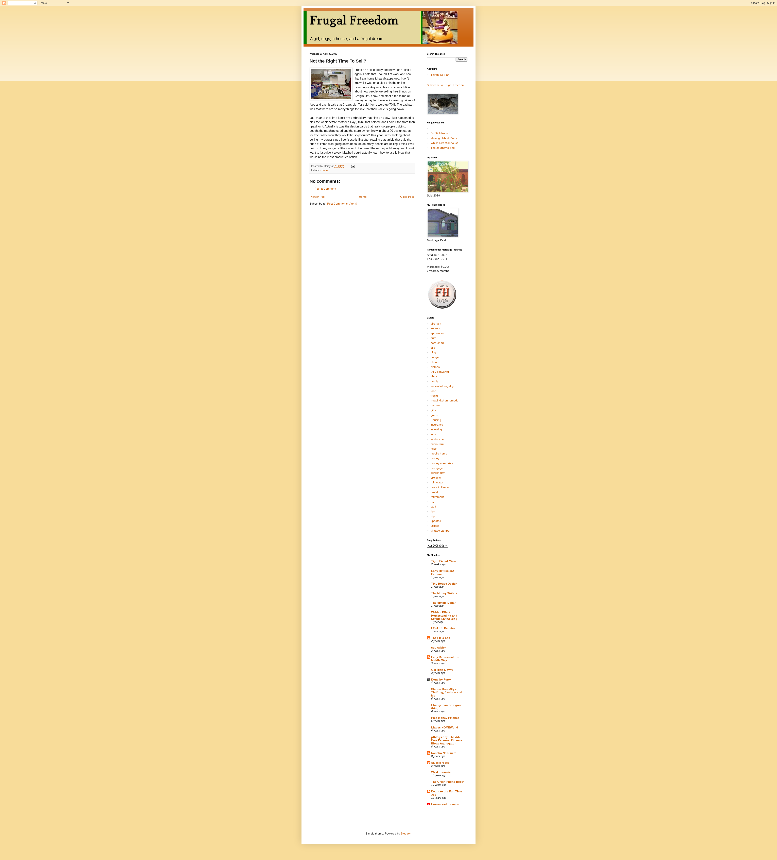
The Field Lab (440, 637)
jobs (433, 434)
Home (363, 196)
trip (433, 516)
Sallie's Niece (440, 762)
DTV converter (440, 371)
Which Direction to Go (445, 142)
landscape (437, 439)
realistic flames (440, 487)
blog (433, 352)
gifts (433, 410)
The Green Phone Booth (448, 781)
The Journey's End (443, 147)
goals (434, 415)
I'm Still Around (440, 133)
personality (438, 472)
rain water (437, 482)
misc (433, 448)
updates (436, 520)
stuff (433, 506)
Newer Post (318, 196)
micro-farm (438, 444)
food (433, 391)
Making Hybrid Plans (444, 138)
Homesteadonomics (445, 804)
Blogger (406, 833)
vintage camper (440, 530)
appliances (437, 333)
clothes (435, 366)
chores (324, 170)
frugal (434, 395)
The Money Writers (444, 593)
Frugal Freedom (354, 20)
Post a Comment (325, 188)
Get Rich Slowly (442, 669)
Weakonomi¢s (441, 772)
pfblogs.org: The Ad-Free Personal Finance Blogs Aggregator (446, 740)
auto (433, 338)
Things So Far (440, 74)
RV (432, 501)
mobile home (439, 453)
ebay (434, 376)
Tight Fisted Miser (443, 561)
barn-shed (437, 342)
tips (433, 511)
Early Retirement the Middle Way (445, 658)
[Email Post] (353, 166)
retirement (437, 496)
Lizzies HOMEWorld (444, 727)
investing (436, 429)
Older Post (407, 196)
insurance (437, 424)
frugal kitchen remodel (445, 400)
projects (436, 477)
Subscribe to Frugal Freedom (446, 85)
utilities (435, 525)
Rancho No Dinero (443, 753)
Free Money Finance (445, 717)
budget (435, 357)
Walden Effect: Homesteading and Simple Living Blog (444, 615)
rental (434, 492)
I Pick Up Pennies (443, 628)
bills (433, 347)
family (434, 381)
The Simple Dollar (443, 602)
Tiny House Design (444, 583)
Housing (436, 420)
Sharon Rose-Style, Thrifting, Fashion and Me (446, 692)
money (435, 458)
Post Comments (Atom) (342, 203)
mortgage (437, 468)
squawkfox (438, 647)
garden (435, 405)
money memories (442, 463)
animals (436, 328)
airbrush (436, 323)
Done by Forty (441, 679)
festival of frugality (442, 386)
